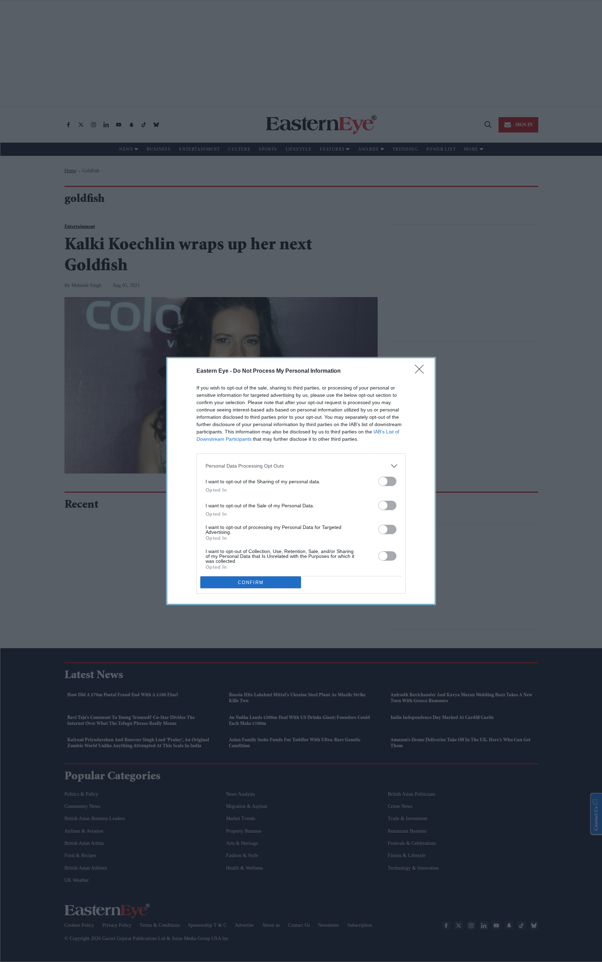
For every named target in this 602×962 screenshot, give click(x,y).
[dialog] (301, 481)
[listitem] (301, 466)
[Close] (421, 371)
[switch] (387, 481)
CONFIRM (251, 582)
